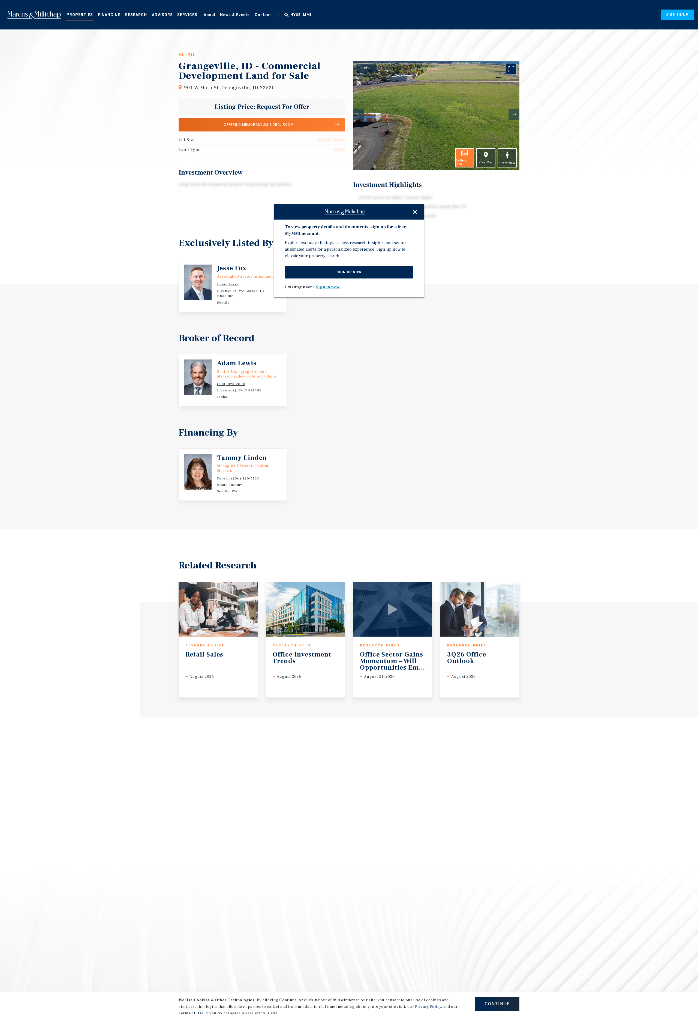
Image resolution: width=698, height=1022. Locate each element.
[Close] (415, 211)
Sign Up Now (349, 272)
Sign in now (328, 287)
